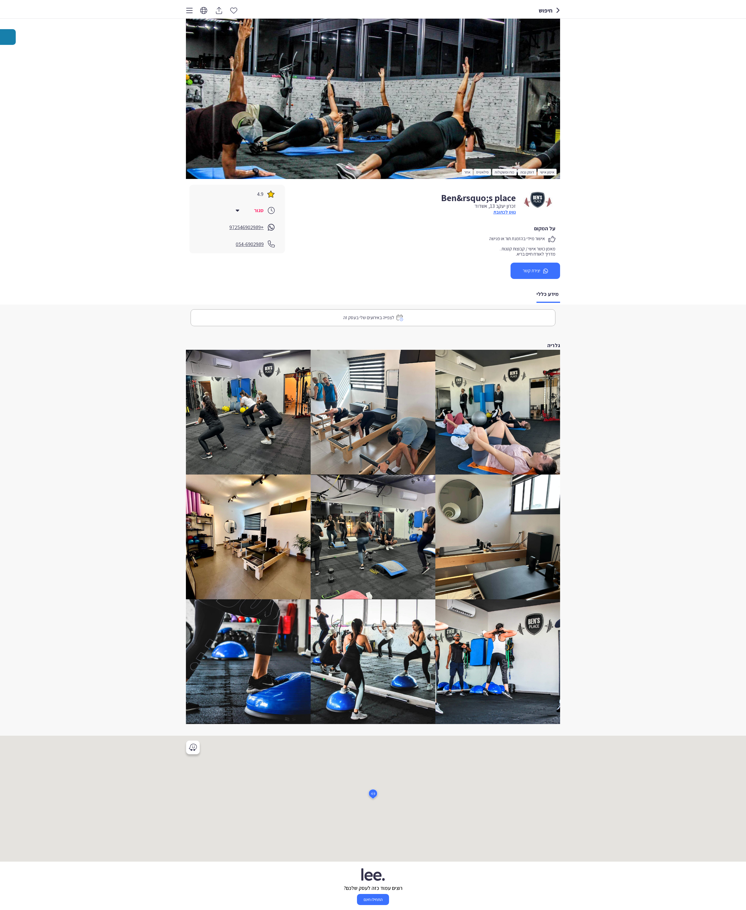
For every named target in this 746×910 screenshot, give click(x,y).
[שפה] (203, 11)
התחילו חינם (373, 899)
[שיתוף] (218, 10)
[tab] (548, 294)
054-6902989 (250, 244)
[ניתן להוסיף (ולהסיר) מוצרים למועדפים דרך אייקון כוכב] (233, 10)
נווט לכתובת (504, 212)
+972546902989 (246, 227)
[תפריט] (189, 10)
